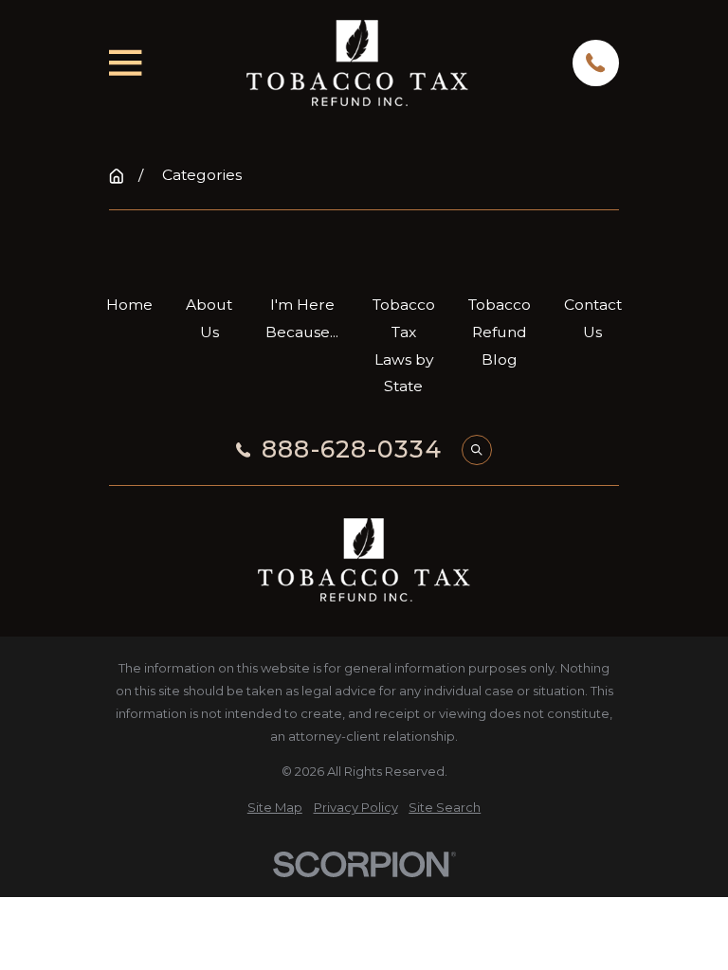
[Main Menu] (125, 62)
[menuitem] (274, 807)
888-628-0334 (352, 449)
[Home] (357, 63)
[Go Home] (116, 176)
